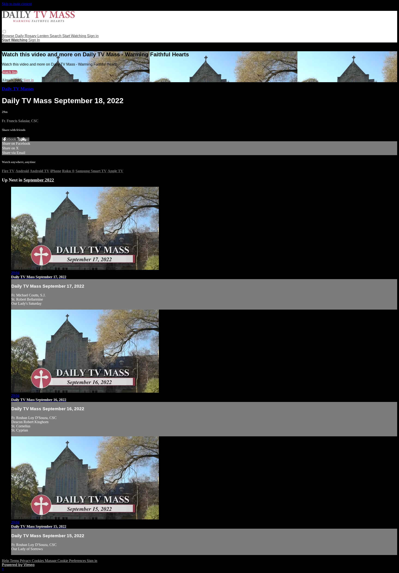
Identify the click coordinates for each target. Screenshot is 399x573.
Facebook (9, 139)
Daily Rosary (26, 36)
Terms (15, 561)
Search (56, 36)
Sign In (34, 40)
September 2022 (39, 180)
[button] (4, 31)
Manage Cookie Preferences (66, 561)
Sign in (93, 36)
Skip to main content (17, 4)
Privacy (26, 561)
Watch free (10, 72)
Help (6, 561)
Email (25, 139)
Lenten (43, 36)
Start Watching (74, 36)
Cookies (38, 561)
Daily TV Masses (18, 88)
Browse (8, 36)
